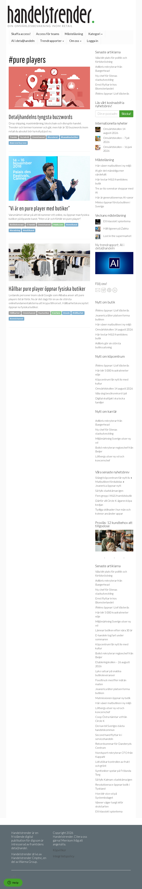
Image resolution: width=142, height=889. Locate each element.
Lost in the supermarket (117, 235)
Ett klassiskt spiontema (116, 221)
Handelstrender (71, 16)
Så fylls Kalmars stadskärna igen (113, 779)
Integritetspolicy (63, 856)
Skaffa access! (21, 34)
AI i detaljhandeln (23, 41)
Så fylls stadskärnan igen (109, 490)
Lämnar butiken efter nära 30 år (113, 630)
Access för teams (47, 34)
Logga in (92, 41)
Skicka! (126, 114)
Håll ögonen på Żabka (115, 228)
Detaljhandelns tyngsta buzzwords (40, 116)
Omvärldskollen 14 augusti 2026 (114, 329)
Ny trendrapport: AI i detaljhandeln (109, 246)
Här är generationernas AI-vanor (114, 197)
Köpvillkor (59, 850)
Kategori (94, 34)
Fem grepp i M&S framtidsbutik (113, 495)
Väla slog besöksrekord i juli (111, 393)
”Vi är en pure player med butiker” (39, 208)
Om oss (74, 41)
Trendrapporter (51, 41)
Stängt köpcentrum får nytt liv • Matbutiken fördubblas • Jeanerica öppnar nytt (113, 481)
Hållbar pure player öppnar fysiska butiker (47, 288)
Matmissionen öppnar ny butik (113, 698)
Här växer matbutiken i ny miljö (113, 165)
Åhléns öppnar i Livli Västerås (112, 93)
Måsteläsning (74, 34)
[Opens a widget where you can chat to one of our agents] (13, 883)
